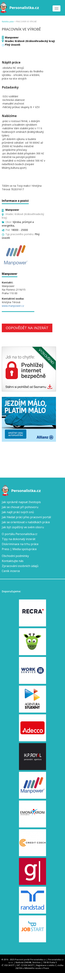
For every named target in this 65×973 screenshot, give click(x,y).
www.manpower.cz (13, 305)
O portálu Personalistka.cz (19, 534)
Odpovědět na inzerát (27, 327)
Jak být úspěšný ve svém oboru (23, 527)
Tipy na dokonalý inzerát (18, 539)
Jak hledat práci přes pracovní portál (26, 517)
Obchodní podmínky (15, 556)
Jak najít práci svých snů (18, 512)
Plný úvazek (12, 44)
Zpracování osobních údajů (20, 566)
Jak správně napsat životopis (21, 502)
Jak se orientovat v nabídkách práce (26, 522)
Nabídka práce (8, 21)
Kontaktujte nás (12, 561)
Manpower (12, 37)
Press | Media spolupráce (19, 549)
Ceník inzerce (11, 571)
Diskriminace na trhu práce (20, 544)
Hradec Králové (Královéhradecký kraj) (30, 41)
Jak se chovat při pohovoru (20, 507)
